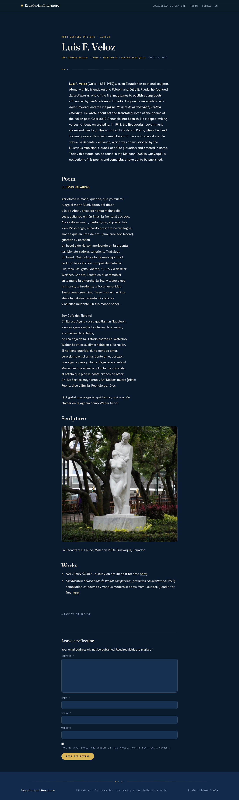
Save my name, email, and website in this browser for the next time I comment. (116, 748)
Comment (67, 656)
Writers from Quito (133, 57)
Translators (110, 57)
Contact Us (210, 6)
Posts (194, 6)
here (143, 574)
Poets (95, 57)
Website (66, 728)
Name (65, 698)
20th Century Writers (74, 57)
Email (66, 713)
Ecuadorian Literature (42, 5)
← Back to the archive (76, 614)
